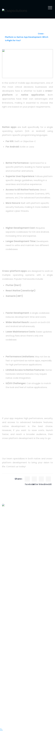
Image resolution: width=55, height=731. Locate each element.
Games (8, 583)
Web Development (14, 606)
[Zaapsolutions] (14, 10)
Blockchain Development (11, 599)
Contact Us (10, 542)
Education (9, 657)
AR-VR (7, 567)
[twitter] (34, 479)
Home (8, 33)
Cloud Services (12, 622)
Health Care (10, 663)
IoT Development (13, 617)
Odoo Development (14, 612)
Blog (6, 532)
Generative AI (11, 577)
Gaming (8, 678)
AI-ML (7, 572)
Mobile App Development (11, 590)
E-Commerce (11, 673)
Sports (7, 647)
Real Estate (10, 652)
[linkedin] (41, 479)
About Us (9, 526)
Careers (8, 537)
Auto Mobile (10, 668)
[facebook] (27, 479)
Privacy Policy (46, 726)
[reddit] (48, 479)
